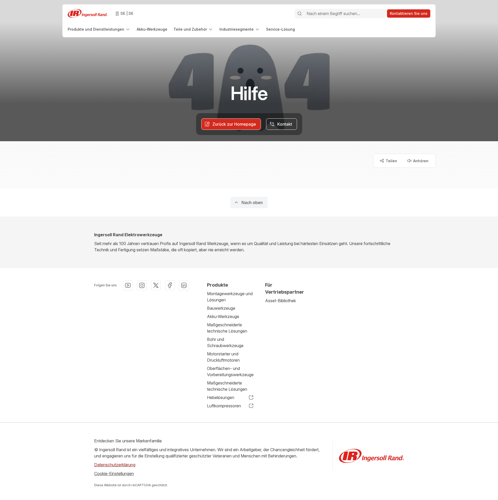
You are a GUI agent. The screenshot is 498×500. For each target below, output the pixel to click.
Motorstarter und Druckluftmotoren (223, 357)
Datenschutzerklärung (114, 464)
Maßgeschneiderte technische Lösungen (227, 328)
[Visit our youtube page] (128, 285)
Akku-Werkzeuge (223, 316)
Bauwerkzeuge (221, 308)
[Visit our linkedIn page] (184, 285)
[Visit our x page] (156, 285)
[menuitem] (99, 29)
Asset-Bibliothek (280, 300)
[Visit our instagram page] (142, 285)
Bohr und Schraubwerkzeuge (225, 342)
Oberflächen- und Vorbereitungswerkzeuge (230, 371)
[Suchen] (299, 13)
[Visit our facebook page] (170, 285)
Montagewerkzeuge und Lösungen (230, 296)
